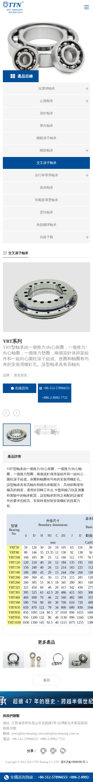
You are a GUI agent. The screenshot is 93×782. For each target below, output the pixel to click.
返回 (46, 680)
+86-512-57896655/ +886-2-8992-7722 (56, 392)
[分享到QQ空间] (43, 751)
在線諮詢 (21, 388)
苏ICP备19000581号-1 (74, 762)
